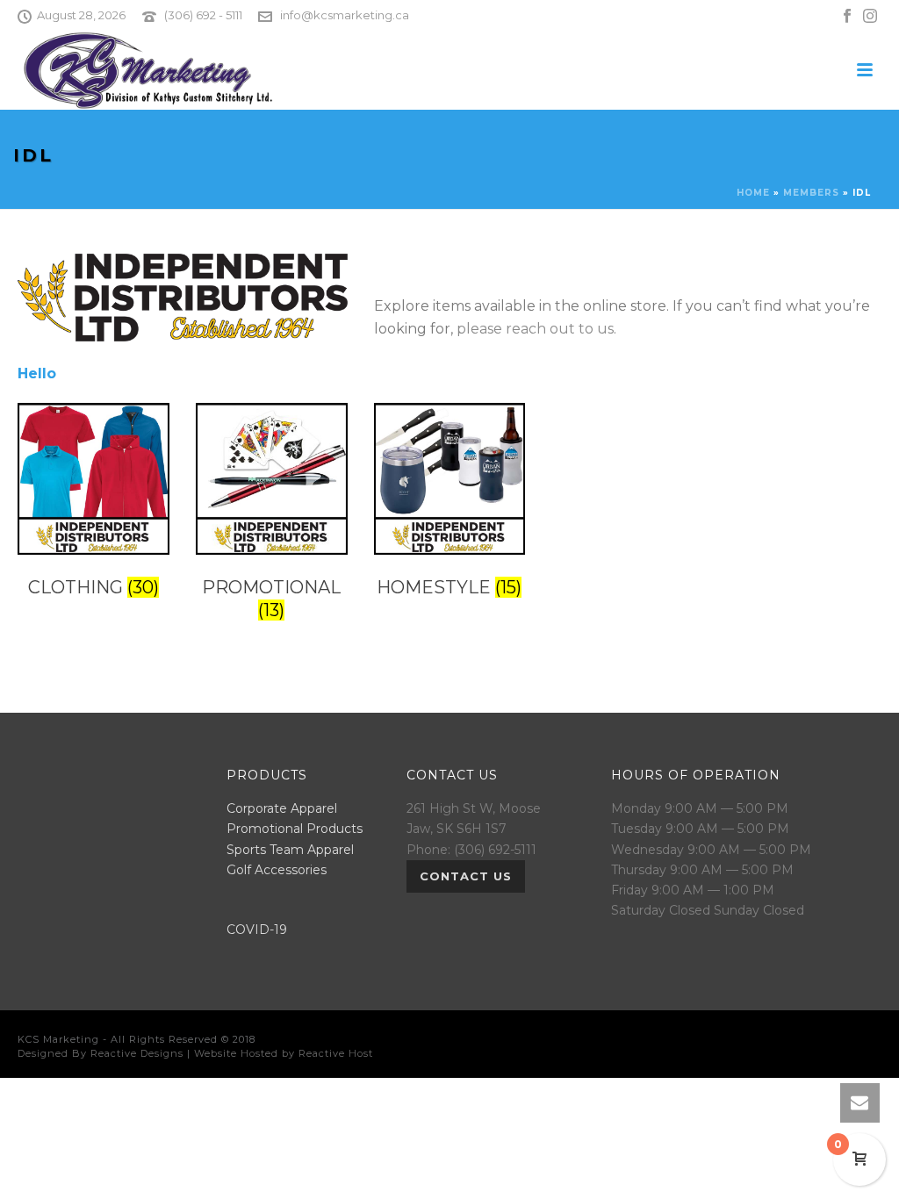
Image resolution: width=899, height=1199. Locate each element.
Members (811, 192)
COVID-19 (257, 929)
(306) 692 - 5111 (203, 15)
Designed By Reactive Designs (100, 1053)
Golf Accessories (277, 870)
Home (753, 192)
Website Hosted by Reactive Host (283, 1053)
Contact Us (466, 876)
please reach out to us (535, 328)
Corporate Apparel (282, 808)
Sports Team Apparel (290, 850)
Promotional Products (295, 828)
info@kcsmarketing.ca (344, 15)
